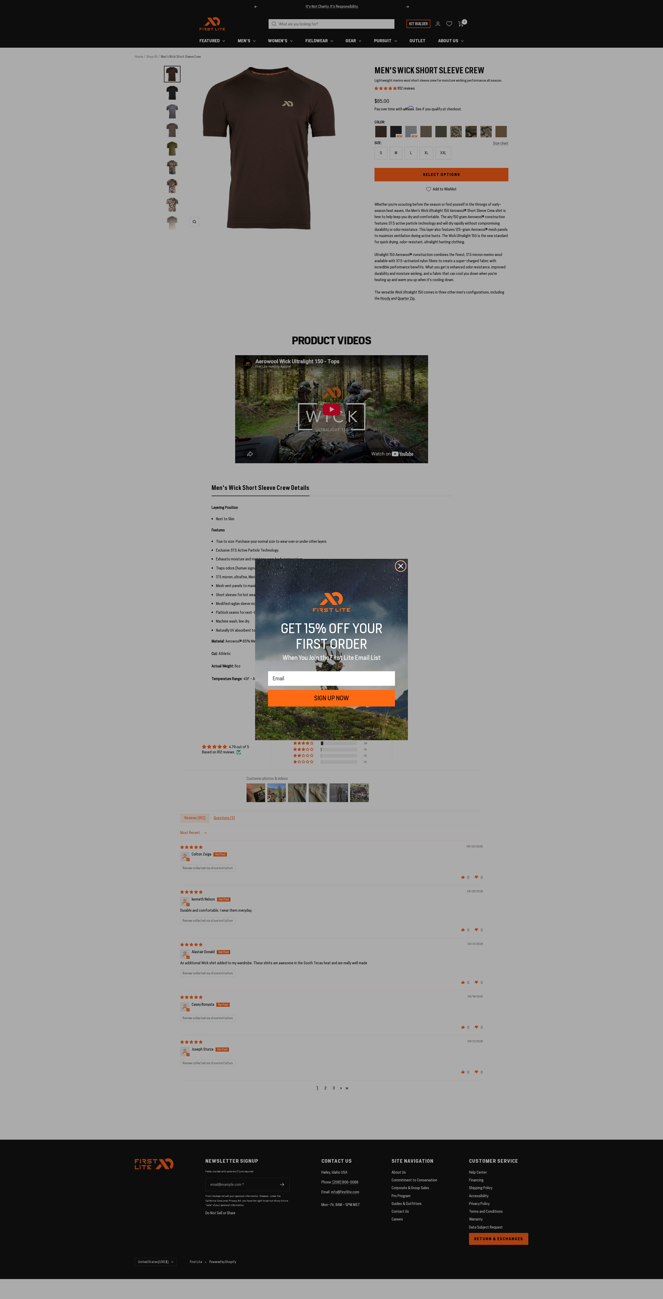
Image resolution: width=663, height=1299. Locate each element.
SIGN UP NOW (331, 698)
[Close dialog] (400, 566)
